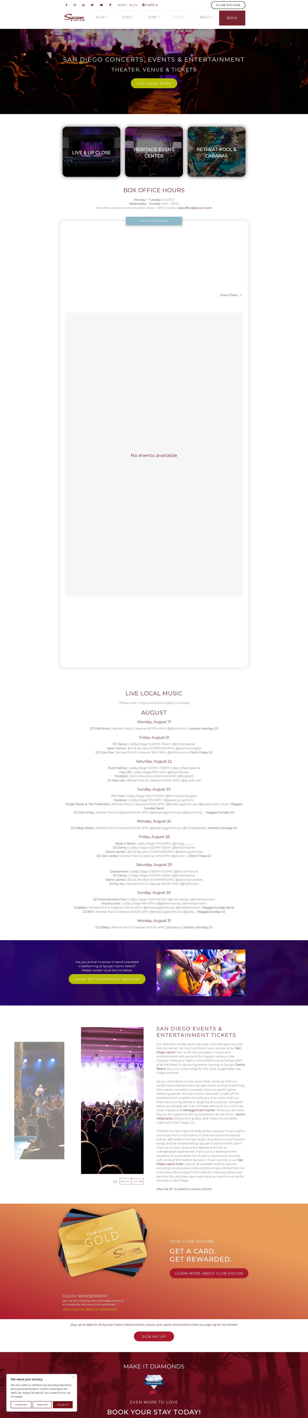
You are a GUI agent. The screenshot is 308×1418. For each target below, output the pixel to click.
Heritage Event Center (199, 1110)
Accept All (62, 1404)
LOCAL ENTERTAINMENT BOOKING (107, 979)
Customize (21, 1404)
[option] (112, 1100)
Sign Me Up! (154, 1337)
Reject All (42, 1404)
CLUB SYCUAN (228, 5)
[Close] (74, 1377)
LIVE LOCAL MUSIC (154, 83)
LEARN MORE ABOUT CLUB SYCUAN (209, 1273)
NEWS (122, 5)
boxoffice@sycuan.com (195, 208)
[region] (41, 1393)
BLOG (133, 5)
